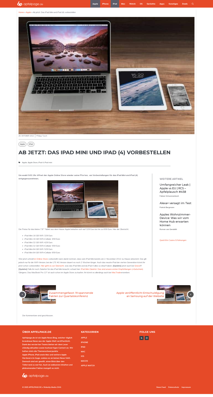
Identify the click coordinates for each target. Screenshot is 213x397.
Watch (132, 4)
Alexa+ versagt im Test (175, 203)
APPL (83, 338)
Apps (162, 4)
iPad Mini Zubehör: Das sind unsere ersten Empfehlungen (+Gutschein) (112, 269)
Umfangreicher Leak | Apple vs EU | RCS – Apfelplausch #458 (175, 188)
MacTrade (116, 272)
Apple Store (33, 162)
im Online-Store (41, 259)
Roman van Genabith (168, 229)
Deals (185, 4)
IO (82, 356)
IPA (82, 347)
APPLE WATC (87, 365)
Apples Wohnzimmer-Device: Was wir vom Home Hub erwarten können (175, 220)
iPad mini (48, 162)
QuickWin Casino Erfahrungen (173, 240)
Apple (95, 4)
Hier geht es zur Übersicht (52, 265)
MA (82, 351)
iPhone (105, 4)
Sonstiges (173, 4)
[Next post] (190, 294)
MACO (84, 361)
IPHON (84, 342)
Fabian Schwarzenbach (169, 196)
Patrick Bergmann (167, 207)
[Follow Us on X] (141, 338)
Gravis (137, 265)
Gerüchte (151, 4)
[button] (193, 4)
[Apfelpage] (30, 4)
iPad (115, 4)
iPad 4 (41, 162)
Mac (123, 4)
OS (141, 4)
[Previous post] (22, 294)
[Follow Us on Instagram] (147, 338)
